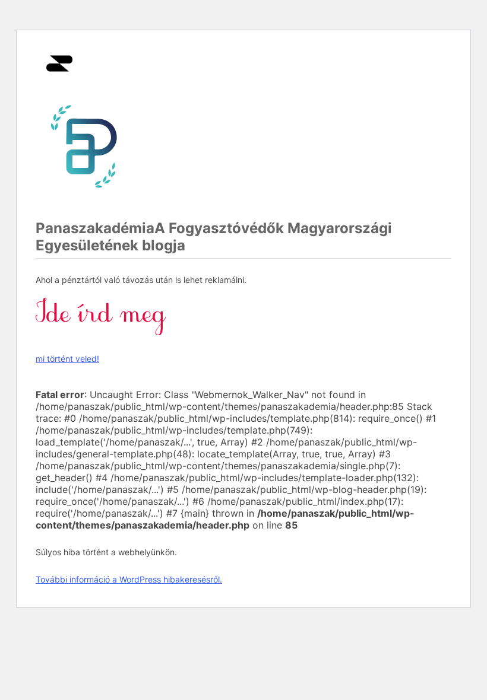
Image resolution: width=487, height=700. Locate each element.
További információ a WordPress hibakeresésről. (129, 579)
